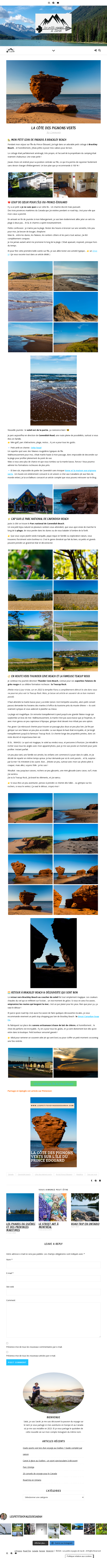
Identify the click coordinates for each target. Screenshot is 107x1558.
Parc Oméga (28, 1467)
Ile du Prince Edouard (64, 1174)
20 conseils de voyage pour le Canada (40, 1473)
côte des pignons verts (43, 1174)
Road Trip (27, 1551)
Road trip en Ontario (85, 1223)
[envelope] (58, 2)
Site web (10, 1286)
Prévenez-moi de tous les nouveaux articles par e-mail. (31, 1355)
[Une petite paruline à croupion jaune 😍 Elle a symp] (65, 1529)
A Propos (18, 1551)
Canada (11, 1174)
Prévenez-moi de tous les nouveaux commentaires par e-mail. (34, 1347)
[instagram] (49, 2)
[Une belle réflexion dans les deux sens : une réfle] (77, 1526)
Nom (9, 1259)
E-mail (10, 1273)
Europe (42, 1551)
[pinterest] (53, 2)
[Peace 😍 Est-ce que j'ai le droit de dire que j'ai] (17, 1529)
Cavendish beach (24, 1174)
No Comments (54, 132)
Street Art (50, 1551)
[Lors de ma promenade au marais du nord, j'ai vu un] (89, 1529)
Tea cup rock (92, 1174)
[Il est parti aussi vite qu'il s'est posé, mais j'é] (29, 1529)
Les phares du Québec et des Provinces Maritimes (20, 1227)
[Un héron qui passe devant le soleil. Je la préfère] (41, 1529)
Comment (10, 1300)
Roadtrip (79, 1174)
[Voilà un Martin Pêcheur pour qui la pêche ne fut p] (5, 1529)
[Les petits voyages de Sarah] (53, 26)
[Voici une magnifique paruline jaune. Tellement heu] (101, 1529)
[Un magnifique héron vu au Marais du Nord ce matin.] (53, 1530)
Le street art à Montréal (49, 1225)
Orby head (36, 447)
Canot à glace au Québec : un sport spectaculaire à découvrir (50, 1460)
